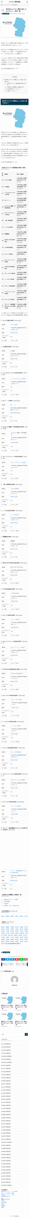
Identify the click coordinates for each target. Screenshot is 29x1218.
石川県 (25, 935)
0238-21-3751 (14, 496)
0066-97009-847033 (15, 413)
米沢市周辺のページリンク (13, 89)
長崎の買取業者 (7, 1163)
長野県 (21, 937)
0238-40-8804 (14, 442)
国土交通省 (4, 1202)
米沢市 (26, 916)
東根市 (21, 916)
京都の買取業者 (7, 1047)
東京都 (7, 939)
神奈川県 (10, 935)
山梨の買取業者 (7, 1093)
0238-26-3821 (14, 733)
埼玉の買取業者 (7, 1065)
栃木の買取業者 (7, 1127)
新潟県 (5, 935)
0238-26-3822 (14, 814)
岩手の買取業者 (7, 1102)
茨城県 (12, 927)
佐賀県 (17, 931)
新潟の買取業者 (7, 1120)
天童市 (17, 916)
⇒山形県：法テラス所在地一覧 (11, 905)
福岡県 (7, 941)
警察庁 (2, 1207)
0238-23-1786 (13, 358)
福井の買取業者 (7, 1145)
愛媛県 (7, 927)
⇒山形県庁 (6, 903)
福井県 (3, 941)
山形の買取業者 (6, 13)
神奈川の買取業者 (7, 1142)
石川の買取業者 (7, 1139)
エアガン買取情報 (14, 2)
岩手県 (26, 927)
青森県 (15, 935)
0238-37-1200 (14, 681)
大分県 (12, 937)
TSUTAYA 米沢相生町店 (17, 673)
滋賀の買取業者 (7, 1133)
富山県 (26, 939)
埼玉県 (21, 931)
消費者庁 (3, 1205)
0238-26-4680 (13, 575)
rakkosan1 (14, 985)
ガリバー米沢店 (15, 619)
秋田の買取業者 (7, 1154)
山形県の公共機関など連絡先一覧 (15, 87)
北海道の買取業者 (7, 1056)
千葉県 (3, 937)
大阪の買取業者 (7, 1071)
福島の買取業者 (7, 1151)
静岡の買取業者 (7, 1173)
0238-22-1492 (13, 549)
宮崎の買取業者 (7, 1080)
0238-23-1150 (14, 332)
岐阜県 (3, 929)
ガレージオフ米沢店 (16, 699)
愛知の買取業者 (7, 1117)
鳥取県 (26, 937)
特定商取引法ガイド (6, 1196)
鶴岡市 (12, 916)
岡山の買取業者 (7, 1099)
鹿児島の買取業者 (7, 1185)
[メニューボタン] (2, 2)
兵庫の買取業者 (7, 1053)
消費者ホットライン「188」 (8, 1194)
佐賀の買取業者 (7, 1050)
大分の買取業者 (7, 1068)
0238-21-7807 (14, 760)
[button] (3, 959)
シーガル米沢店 (15, 514)
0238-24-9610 (14, 522)
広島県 (3, 931)
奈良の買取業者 (7, 1074)
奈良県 (21, 939)
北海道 (21, 941)
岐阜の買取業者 (7, 1096)
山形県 (3, 933)
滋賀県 (17, 933)
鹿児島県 (22, 933)
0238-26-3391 (14, 655)
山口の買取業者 (7, 1087)
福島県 (12, 941)
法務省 (2, 1200)
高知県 (12, 931)
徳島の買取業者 (7, 1111)
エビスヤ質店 (14, 324)
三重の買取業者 (7, 1044)
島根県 (3, 939)
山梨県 (12, 933)
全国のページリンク (12, 90)
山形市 (3, 916)
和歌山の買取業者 (7, 1062)
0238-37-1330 (14, 707)
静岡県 (20, 935)
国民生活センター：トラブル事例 (9, 1191)
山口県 (7, 933)
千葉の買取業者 (7, 1059)
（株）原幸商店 (15, 488)
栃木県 (17, 939)
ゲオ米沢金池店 (15, 593)
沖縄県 (21, 927)
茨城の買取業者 (7, 1160)
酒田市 (7, 916)
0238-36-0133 (14, 627)
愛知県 (3, 927)
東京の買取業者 (7, 1123)
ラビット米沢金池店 (16, 752)
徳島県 (12, 939)
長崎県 (17, 937)
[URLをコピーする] (26, 959)
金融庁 (2, 1204)
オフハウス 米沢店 (16, 806)
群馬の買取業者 (7, 1157)
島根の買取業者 (7, 1105)
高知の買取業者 (7, 1179)
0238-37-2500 (14, 788)
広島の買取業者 (7, 1108)
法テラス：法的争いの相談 (7, 1193)
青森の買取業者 (7, 1170)
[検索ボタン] (27, 2)
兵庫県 (17, 941)
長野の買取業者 (7, 1166)
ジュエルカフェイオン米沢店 (18, 378)
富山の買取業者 (7, 1084)
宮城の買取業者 (7, 1077)
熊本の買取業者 (7, 1136)
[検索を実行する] (26, 1034)
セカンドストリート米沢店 (18, 647)
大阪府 (7, 937)
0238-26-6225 (14, 601)
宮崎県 (7, 929)
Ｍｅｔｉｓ (13, 405)
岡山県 (17, 927)
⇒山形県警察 (6, 901)
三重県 (26, 931)
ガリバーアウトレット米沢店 (18, 462)
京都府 (17, 929)
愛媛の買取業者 (7, 1114)
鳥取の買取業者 (7, 1182)
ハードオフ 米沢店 (16, 725)
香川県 (7, 931)
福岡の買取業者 (7, 1148)
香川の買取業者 (7, 1176)
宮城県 (12, 929)
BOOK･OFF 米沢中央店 (16, 567)
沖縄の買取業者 (7, 1130)
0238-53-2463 (13, 880)
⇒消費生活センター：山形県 (10, 899)
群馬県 (26, 929)
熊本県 (21, 929)
